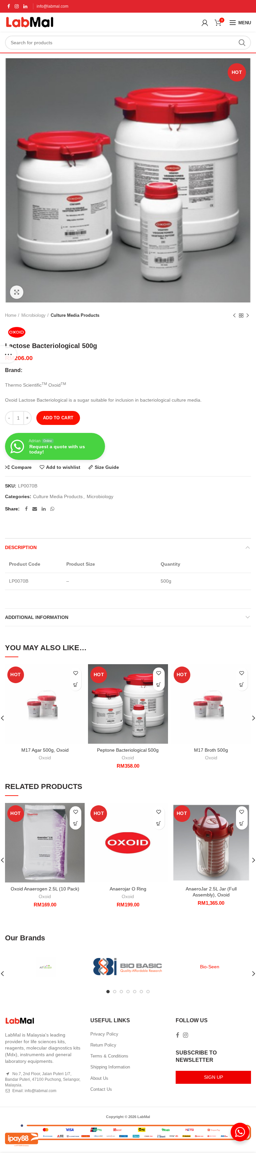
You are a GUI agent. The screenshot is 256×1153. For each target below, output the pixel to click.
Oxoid (45, 757)
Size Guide (107, 467)
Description (21, 547)
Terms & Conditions (109, 1056)
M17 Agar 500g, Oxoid (45, 750)
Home (10, 315)
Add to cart (58, 417)
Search (242, 43)
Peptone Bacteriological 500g (128, 750)
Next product (247, 315)
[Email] (34, 508)
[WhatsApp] (52, 508)
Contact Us (101, 1089)
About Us (99, 1078)
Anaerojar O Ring (128, 888)
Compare (21, 467)
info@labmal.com (52, 6)
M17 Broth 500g (211, 750)
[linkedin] (25, 6)
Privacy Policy (104, 1034)
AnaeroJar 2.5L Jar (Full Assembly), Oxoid (211, 891)
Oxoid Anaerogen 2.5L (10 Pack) (45, 888)
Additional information (36, 617)
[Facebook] (8, 6)
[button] (159, 685)
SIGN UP (213, 1077)
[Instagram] (16, 6)
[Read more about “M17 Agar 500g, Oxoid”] (75, 685)
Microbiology (33, 315)
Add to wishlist (63, 467)
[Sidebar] (8, 354)
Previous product (234, 315)
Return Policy (103, 1045)
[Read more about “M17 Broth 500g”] (242, 685)
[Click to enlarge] (16, 292)
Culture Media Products (75, 315)
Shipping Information (110, 1066)
